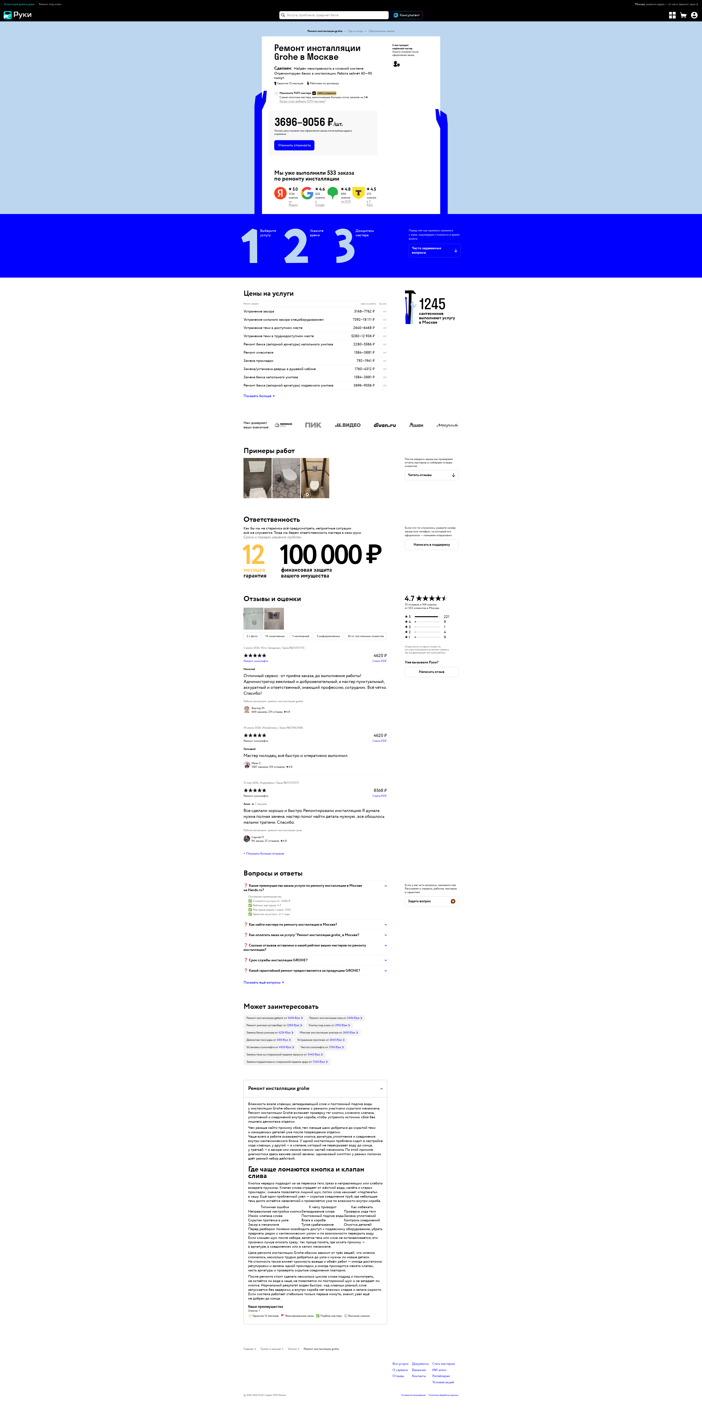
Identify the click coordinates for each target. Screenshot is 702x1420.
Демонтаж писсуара (259, 1040)
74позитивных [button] (275, 636)
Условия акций (443, 1382)
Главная (248, 1349)
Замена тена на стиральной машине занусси (274, 1054)
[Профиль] (694, 15)
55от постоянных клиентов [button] (366, 636)
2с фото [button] (252, 636)
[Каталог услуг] (672, 15)
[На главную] (24, 15)
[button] (666, 4)
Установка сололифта (260, 1047)
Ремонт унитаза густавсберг (264, 1025)
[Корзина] (683, 15)
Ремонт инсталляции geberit (264, 1018)
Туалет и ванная (270, 1349)
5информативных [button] (328, 636)
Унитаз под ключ (320, 1025)
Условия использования (413, 1395)
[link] (275, 1018)
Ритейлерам (441, 1376)
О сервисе (400, 1370)
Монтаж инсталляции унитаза (319, 1033)
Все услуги (400, 1364)
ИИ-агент (439, 1370)
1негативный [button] (300, 636)
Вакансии (419, 1370)
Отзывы (398, 1376)
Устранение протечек (311, 1040)
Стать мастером (443, 1364)
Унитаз (292, 1349)
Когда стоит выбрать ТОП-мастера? (303, 101)
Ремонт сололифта (256, 661)
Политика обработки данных (443, 1395)
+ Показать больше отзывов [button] (264, 854)
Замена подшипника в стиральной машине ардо (277, 1062)
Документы (420, 1364)
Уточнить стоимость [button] (294, 145)
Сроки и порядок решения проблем (272, 537)
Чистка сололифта (312, 1047)
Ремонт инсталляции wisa (326, 1018)
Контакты (419, 1376)
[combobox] (334, 15)
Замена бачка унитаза (260, 1033)
